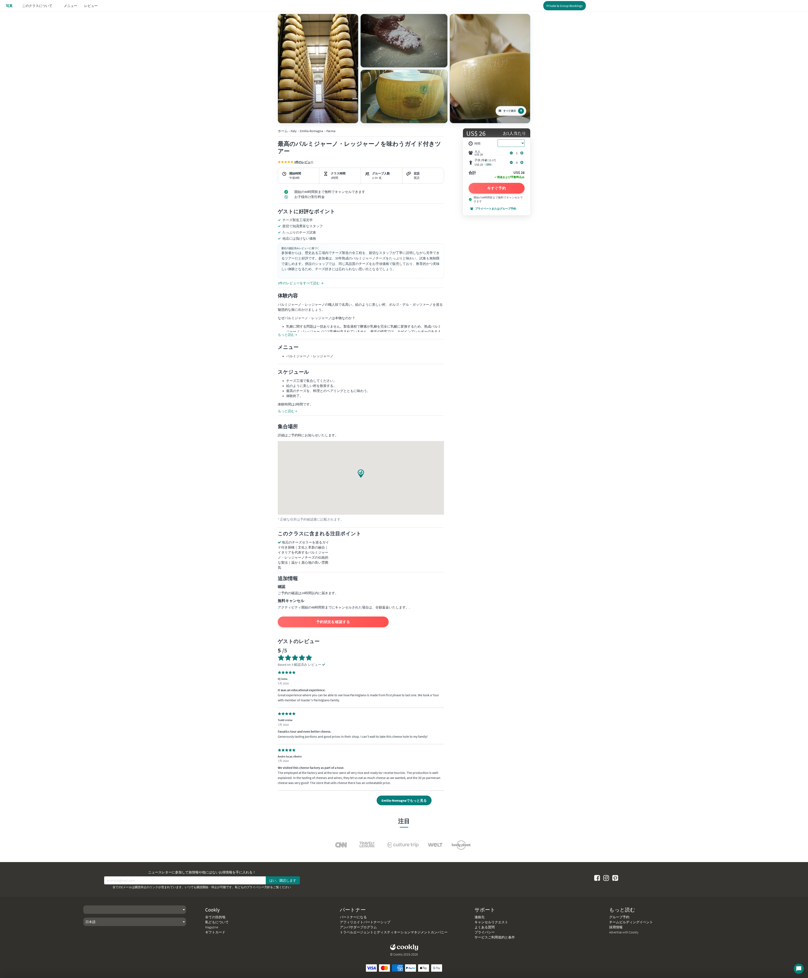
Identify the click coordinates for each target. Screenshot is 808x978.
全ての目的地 (215, 917)
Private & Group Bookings (564, 6)
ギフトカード (215, 932)
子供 (485, 162)
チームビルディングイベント (631, 922)
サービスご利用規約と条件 (494, 937)
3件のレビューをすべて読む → (301, 283)
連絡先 (479, 917)
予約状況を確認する (333, 621)
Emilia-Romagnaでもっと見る (404, 800)
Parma (330, 131)
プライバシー (484, 932)
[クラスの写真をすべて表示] (318, 68)
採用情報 (616, 927)
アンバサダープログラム (358, 927)
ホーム (283, 131)
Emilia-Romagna (311, 131)
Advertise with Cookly (623, 932)
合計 (472, 173)
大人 (478, 153)
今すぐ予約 (496, 188)
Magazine (211, 927)
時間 (477, 143)
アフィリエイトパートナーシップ (365, 922)
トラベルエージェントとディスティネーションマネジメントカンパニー (394, 932)
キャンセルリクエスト (491, 922)
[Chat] (799, 969)
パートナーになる (353, 917)
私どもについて (217, 922)
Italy (293, 131)
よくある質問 (484, 927)
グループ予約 (619, 917)
